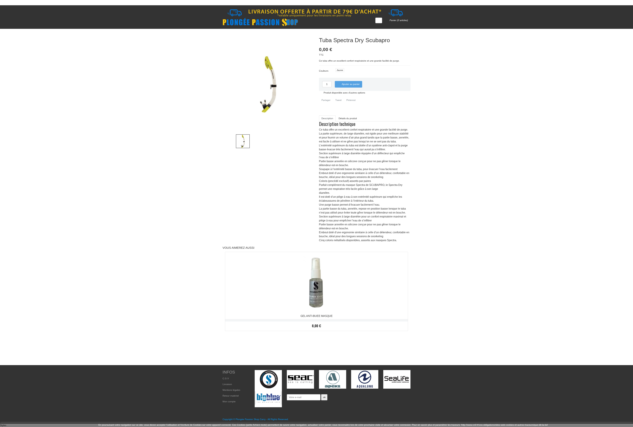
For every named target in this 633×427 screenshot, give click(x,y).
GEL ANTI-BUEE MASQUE (317, 316)
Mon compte (229, 401)
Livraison (227, 384)
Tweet (338, 100)
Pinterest (351, 100)
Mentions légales (231, 390)
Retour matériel (231, 395)
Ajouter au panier (349, 84)
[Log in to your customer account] (378, 20)
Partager (326, 100)
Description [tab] (327, 118)
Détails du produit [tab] (348, 118)
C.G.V (226, 378)
